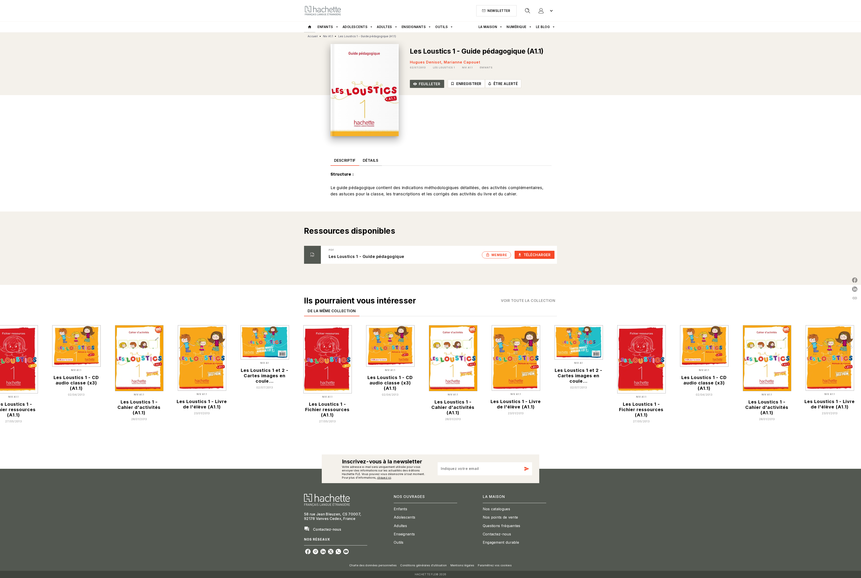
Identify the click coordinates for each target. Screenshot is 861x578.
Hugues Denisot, (427, 62)
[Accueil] (323, 10)
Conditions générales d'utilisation (423, 565)
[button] (496, 10)
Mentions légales (462, 565)
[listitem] (308, 551)
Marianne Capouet (462, 62)
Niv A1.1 (328, 36)
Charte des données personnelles (373, 565)
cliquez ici (384, 477)
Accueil (313, 36)
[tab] (309, 27)
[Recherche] (527, 10)
